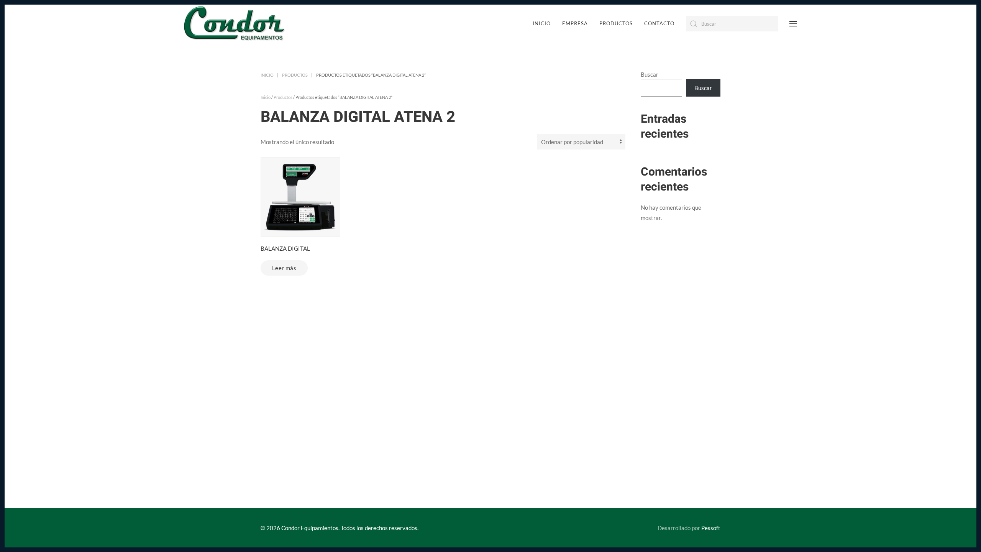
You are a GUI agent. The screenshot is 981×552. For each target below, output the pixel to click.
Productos (616, 23)
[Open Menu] (793, 24)
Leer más (284, 267)
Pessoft (710, 527)
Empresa (575, 23)
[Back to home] (234, 24)
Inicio (542, 23)
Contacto (659, 23)
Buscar (649, 74)
